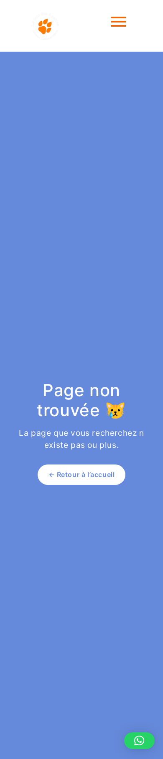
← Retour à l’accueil (81, 474)
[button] (139, 740)
